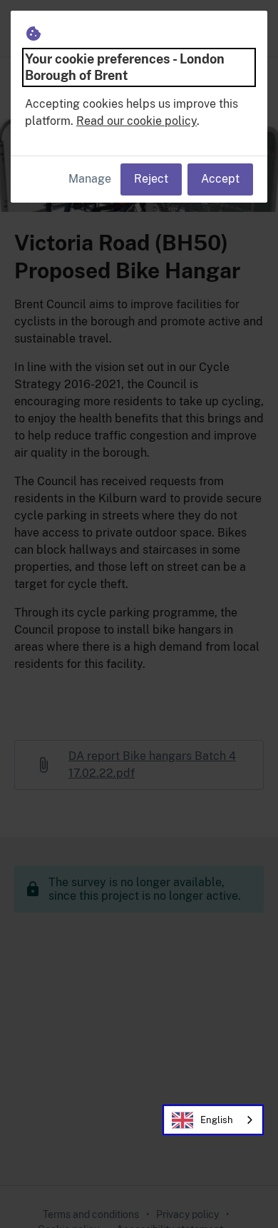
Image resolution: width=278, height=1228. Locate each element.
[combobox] (213, 1120)
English (216, 1120)
